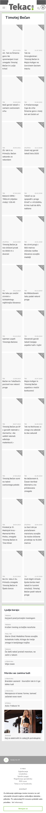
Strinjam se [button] (23, 809)
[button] (17, 802)
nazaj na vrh (15, 759)
